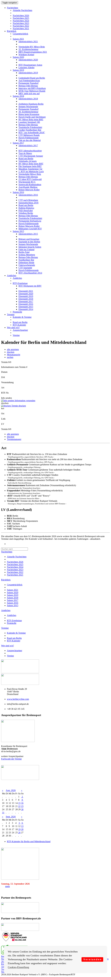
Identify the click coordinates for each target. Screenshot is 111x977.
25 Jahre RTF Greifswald (30, 179)
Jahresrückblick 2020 (28, 59)
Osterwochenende (26, 265)
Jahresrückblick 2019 (28, 72)
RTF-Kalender (19, 325)
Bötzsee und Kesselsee (28, 239)
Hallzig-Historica (26, 208)
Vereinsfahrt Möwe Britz (29, 174)
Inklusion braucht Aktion (29, 247)
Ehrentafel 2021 (25, 291)
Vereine (16, 335)
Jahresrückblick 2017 (28, 145)
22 (19, 806)
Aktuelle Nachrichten (22, 10)
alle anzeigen (13, 349)
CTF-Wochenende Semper (30, 156)
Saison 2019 (18, 70)
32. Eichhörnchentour (28, 49)
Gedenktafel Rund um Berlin (31, 78)
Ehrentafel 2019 (25, 296)
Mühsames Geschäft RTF (30, 228)
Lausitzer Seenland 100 (29, 122)
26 (19, 832)
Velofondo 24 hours (27, 161)
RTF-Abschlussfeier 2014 (30, 273)
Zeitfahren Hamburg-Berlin (31, 104)
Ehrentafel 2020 (25, 293)
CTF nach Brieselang (28, 200)
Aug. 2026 (11, 790)
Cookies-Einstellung (18, 967)
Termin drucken (18, 406)
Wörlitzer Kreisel (26, 54)
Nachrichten (12, 7)
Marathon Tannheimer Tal (30, 169)
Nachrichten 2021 (21, 28)
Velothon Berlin (25, 213)
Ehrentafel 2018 (25, 299)
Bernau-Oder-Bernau (28, 85)
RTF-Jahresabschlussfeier (30, 150)
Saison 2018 (18, 96)
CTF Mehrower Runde (29, 135)
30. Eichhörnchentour (28, 111)
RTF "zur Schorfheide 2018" (31, 132)
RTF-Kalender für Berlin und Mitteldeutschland (28, 841)
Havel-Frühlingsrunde (28, 137)
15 (19, 803)
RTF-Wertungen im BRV (30, 286)
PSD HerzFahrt (25, 210)
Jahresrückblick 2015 (28, 234)
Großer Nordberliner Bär (29, 130)
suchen (10, 357)
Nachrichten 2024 (21, 20)
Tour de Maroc (25, 153)
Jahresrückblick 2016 (28, 195)
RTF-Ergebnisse (20, 283)
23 (22, 806)
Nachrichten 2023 (21, 23)
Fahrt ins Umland (26, 249)
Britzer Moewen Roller (29, 189)
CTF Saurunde (25, 267)
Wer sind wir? (13, 327)
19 (19, 829)
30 (22, 809)
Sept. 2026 (11, 816)
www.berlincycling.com (18, 699)
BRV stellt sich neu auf (29, 93)
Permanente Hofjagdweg (29, 221)
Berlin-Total (23, 252)
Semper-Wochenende (28, 106)
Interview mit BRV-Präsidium (32, 88)
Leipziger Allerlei (26, 67)
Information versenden (24, 400)
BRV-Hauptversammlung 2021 (32, 52)
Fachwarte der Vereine (11, 759)
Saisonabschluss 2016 (28, 202)
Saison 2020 (18, 57)
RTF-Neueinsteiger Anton (30, 65)
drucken (10, 352)
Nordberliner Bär (26, 260)
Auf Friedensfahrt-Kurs (29, 80)
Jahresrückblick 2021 (28, 41)
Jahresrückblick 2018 (28, 98)
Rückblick (11, 31)
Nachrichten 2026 (21, 15)
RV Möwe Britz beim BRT (30, 119)
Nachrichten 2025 (21, 18)
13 (22, 826)
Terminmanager (14, 439)
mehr (7, 886)
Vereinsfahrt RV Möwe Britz (31, 46)
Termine (10, 314)
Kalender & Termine (22, 317)
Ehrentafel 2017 (25, 301)
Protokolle (17, 312)
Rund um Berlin (25, 158)
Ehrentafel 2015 (25, 306)
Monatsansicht (13, 354)
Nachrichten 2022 (21, 26)
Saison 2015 (18, 231)
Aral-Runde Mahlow (28, 187)
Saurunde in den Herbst (29, 241)
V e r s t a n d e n (92, 959)
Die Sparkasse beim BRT (30, 166)
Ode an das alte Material (29, 140)
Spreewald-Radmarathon (29, 184)
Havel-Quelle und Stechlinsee (32, 117)
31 (3, 812)
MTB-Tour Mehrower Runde (31, 91)
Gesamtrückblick (20, 33)
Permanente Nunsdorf (28, 83)
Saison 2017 (18, 143)
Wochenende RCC (27, 182)
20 (22, 829)
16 (22, 803)
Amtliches (11, 275)
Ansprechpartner (20, 330)
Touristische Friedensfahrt (30, 127)
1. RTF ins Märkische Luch (31, 171)
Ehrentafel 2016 (25, 304)
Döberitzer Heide (26, 262)
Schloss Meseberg (26, 254)
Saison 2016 (18, 192)
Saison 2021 (18, 39)
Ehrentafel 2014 (25, 309)
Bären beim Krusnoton (28, 114)
